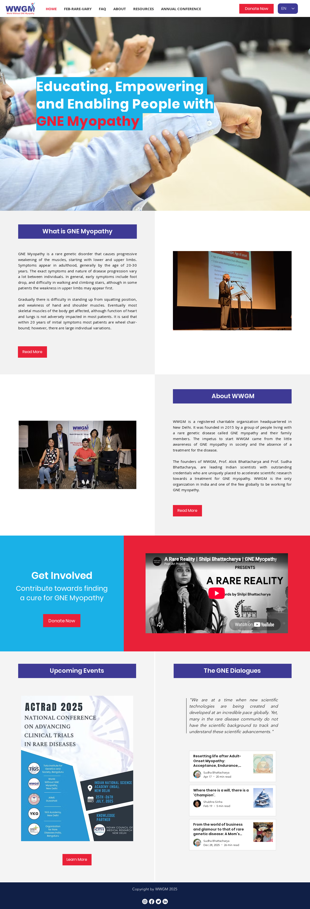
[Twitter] (158, 901)
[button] (77, 9)
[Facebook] (151, 901)
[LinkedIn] (165, 901)
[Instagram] (144, 901)
